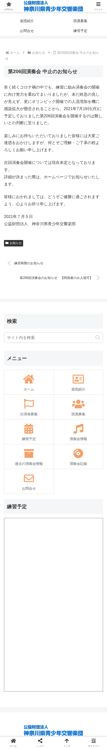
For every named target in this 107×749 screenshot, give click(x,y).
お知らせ (16, 243)
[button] (97, 337)
